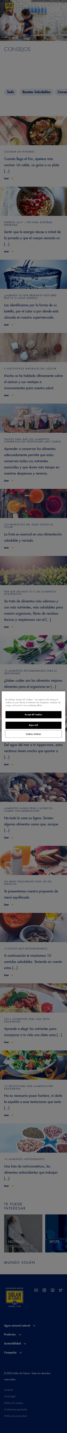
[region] (33, 716)
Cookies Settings (33, 734)
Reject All (33, 725)
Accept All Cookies (33, 715)
